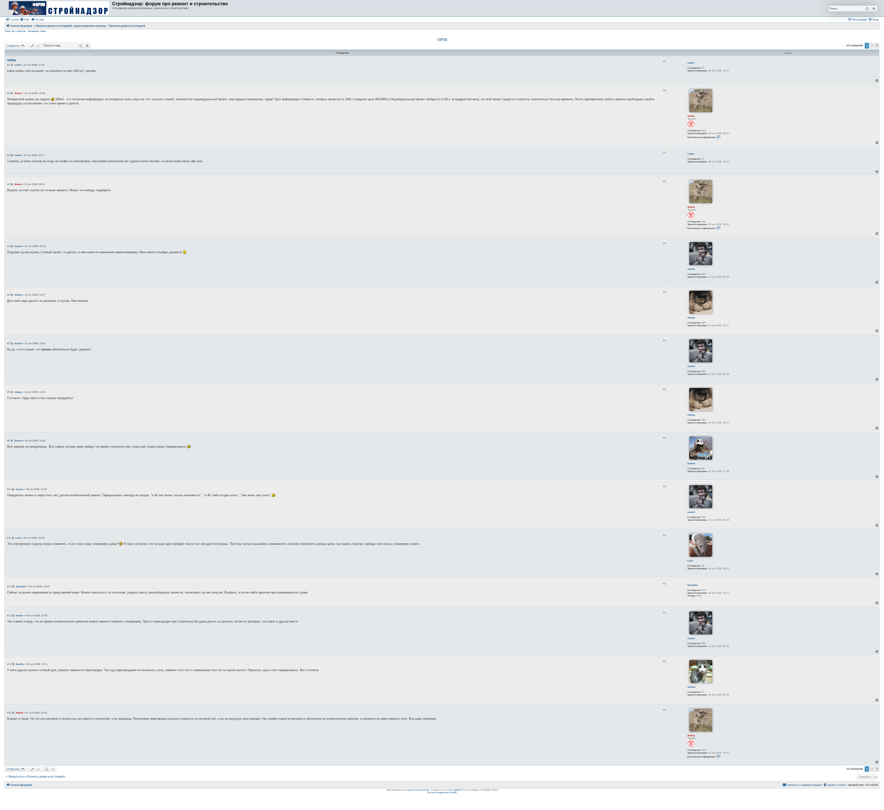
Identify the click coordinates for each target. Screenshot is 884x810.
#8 (8, 392)
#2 (8, 93)
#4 (8, 184)
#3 (8, 155)
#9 (8, 440)
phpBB (456, 790)
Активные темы (37, 31)
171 (704, 590)
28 (703, 565)
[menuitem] (24, 19)
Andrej (691, 116)
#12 (9, 586)
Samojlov (692, 585)
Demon (691, 463)
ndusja (691, 317)
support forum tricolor (418, 790)
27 (703, 692)
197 (704, 322)
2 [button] (872, 46)
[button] (877, 45)
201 (704, 274)
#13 (9, 615)
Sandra (691, 687)
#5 (8, 246)
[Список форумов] (59, 8)
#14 (9, 664)
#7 (8, 343)
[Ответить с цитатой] (664, 61)
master (691, 269)
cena (442, 39)
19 (703, 468)
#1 (8, 65)
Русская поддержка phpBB (442, 792)
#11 (9, 538)
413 (704, 130)
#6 (8, 294)
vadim (690, 63)
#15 (9, 712)
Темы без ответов (15, 31)
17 (703, 68)
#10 (9, 489)
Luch (690, 560)
